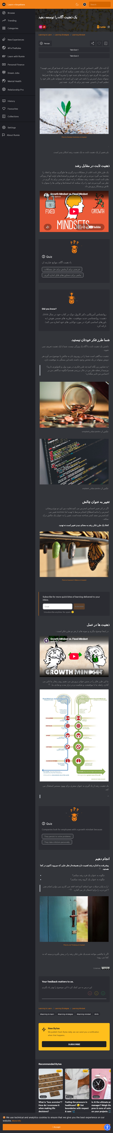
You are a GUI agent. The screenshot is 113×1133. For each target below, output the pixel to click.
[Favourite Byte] (99, 43)
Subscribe (79, 606)
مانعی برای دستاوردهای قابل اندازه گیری (62, 275)
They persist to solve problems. (57, 836)
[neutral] (96, 993)
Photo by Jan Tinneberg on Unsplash (74, 945)
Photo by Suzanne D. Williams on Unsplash (74, 580)
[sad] (90, 993)
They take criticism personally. (57, 842)
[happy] (103, 993)
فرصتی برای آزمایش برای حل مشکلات (62, 269)
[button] (107, 1127)
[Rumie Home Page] (4, 4)
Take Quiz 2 (74, 55)
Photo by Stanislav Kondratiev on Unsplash (74, 137)
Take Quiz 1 (74, 49)
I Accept (56, 1127)
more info (16, 1121)
